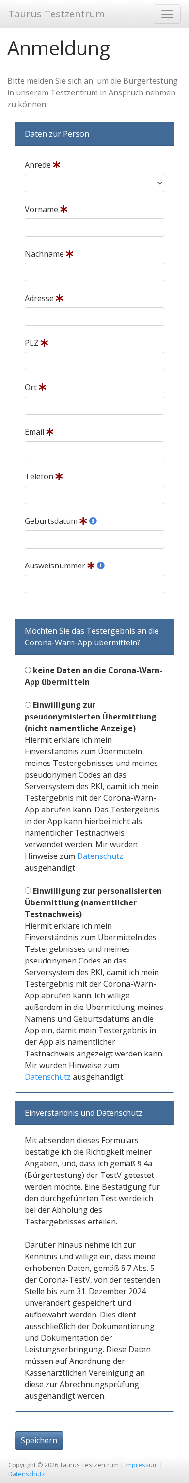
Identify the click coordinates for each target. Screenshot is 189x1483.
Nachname (45, 253)
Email (35, 432)
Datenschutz (100, 856)
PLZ (33, 342)
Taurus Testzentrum (56, 13)
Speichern (39, 1440)
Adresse (40, 298)
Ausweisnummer (56, 565)
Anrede (39, 164)
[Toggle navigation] (167, 14)
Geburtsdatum (52, 521)
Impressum (141, 1464)
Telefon (40, 476)
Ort (32, 387)
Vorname (42, 209)
